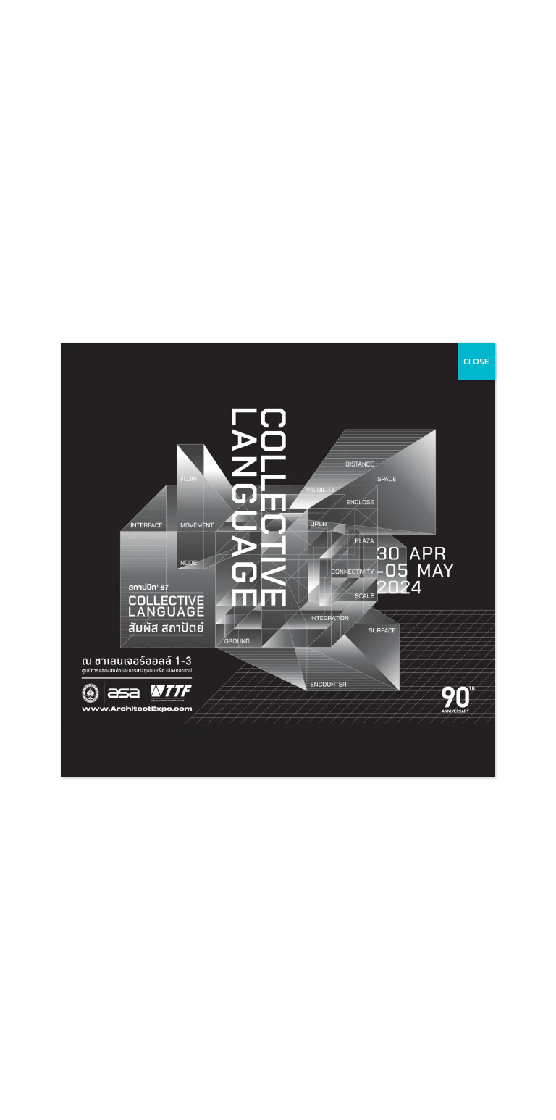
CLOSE (476, 361)
